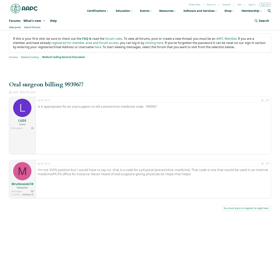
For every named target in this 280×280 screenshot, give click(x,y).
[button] (44, 20)
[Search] (269, 11)
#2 (267, 163)
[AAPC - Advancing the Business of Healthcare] (24, 8)
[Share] (262, 100)
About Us (211, 4)
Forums (15, 21)
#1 (267, 100)
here (97, 47)
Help (53, 21)
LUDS (15, 92)
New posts (15, 27)
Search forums (32, 27)
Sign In (252, 4)
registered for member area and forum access (84, 43)
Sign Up (265, 4)
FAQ (85, 39)
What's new (32, 21)
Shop (228, 11)
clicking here (154, 43)
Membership (251, 11)
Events (145, 11)
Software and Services (199, 11)
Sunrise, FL (28, 194)
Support (226, 4)
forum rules (113, 39)
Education (123, 11)
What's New (194, 4)
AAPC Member (226, 39)
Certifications (97, 11)
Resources (166, 11)
